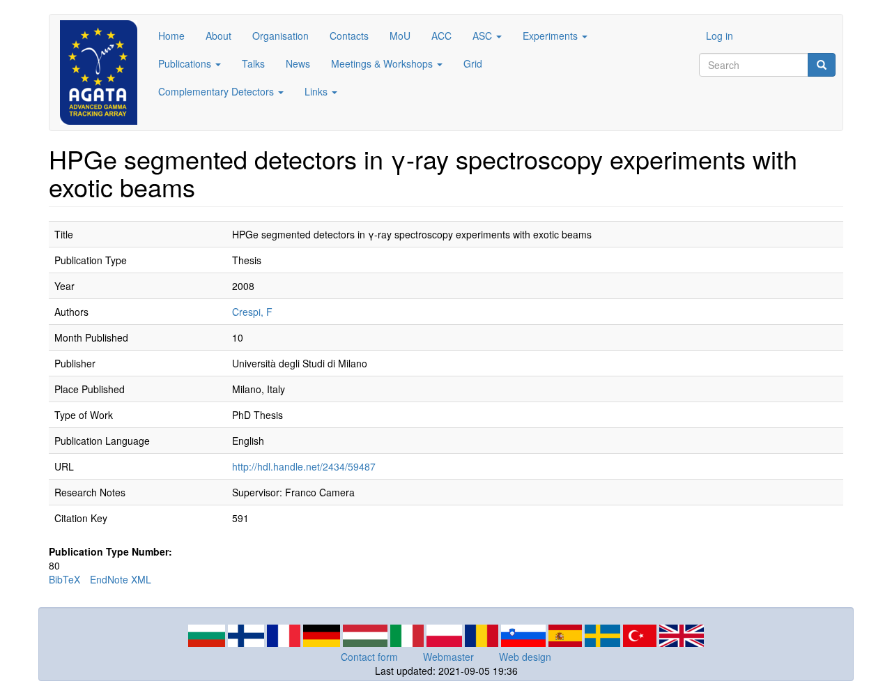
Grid (472, 63)
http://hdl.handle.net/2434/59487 (304, 466)
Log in (719, 36)
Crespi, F (252, 312)
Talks (253, 63)
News (298, 63)
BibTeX (64, 579)
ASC (483, 36)
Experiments (551, 36)
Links (317, 91)
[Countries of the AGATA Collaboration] (446, 634)
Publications (186, 63)
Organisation (280, 36)
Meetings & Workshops (383, 63)
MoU (400, 36)
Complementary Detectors (217, 91)
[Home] (104, 72)
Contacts (349, 36)
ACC (441, 36)
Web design (525, 657)
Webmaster (448, 657)
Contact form (369, 657)
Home (171, 36)
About (218, 36)
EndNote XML (120, 579)
